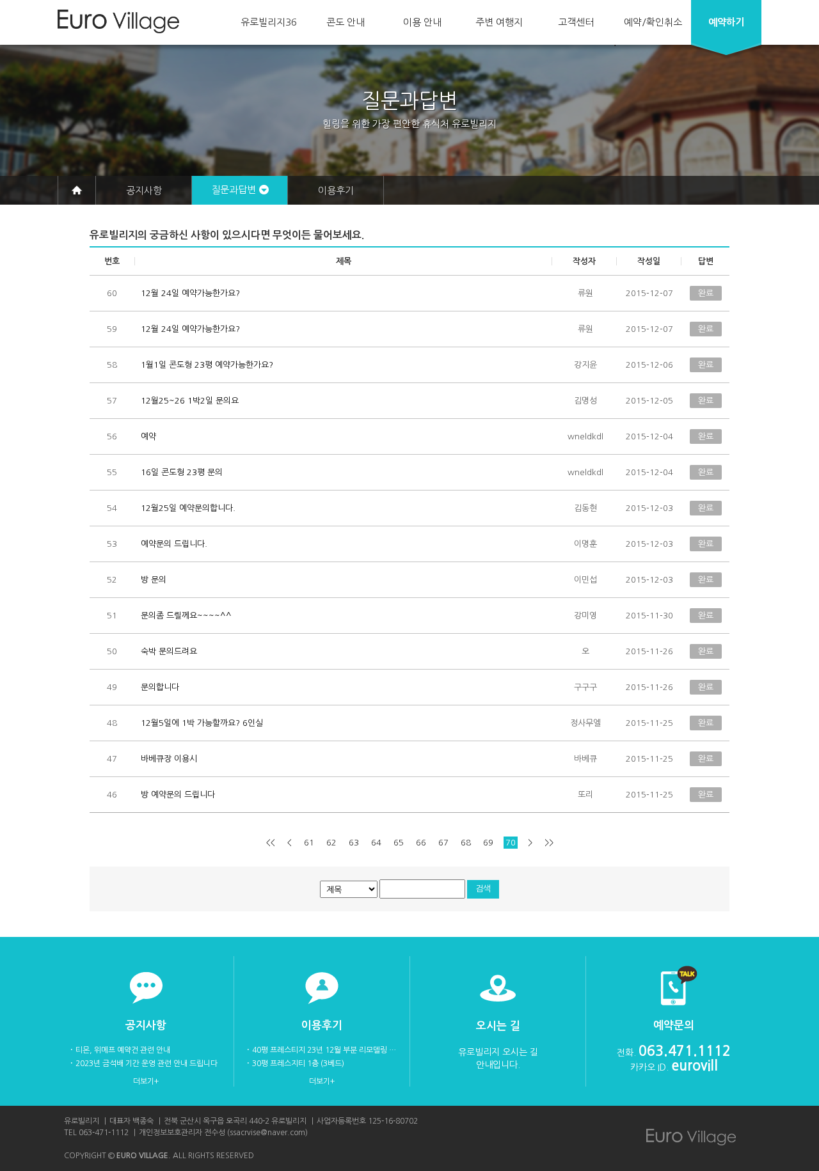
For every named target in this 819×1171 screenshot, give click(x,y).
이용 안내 (422, 22)
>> (549, 842)
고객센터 (576, 22)
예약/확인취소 (653, 22)
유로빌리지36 (269, 22)
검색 (483, 888)
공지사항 (144, 190)
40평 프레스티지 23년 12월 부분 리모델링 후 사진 (324, 1050)
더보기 (143, 1081)
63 (354, 842)
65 (399, 842)
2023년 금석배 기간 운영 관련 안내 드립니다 (147, 1063)
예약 (726, 22)
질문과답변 (233, 189)
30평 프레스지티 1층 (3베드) (298, 1063)
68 (466, 842)
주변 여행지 (499, 22)
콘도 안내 (345, 22)
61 (309, 842)
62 (331, 842)
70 (510, 842)
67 (443, 842)
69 (488, 842)
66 (421, 842)
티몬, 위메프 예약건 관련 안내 (123, 1050)
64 (376, 842)
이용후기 (336, 190)
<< (270, 842)
